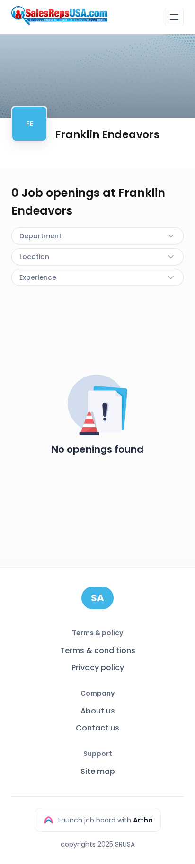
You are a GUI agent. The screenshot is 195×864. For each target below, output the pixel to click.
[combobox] (97, 235)
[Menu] (174, 17)
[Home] (59, 15)
